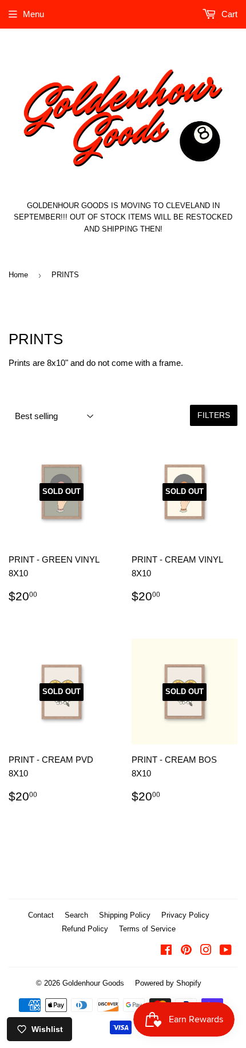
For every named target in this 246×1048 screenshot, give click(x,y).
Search (76, 915)
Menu (33, 14)
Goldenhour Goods (93, 983)
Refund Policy (85, 929)
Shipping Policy (124, 915)
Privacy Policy (185, 915)
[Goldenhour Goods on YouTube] (226, 951)
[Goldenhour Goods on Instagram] (206, 951)
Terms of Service (147, 929)
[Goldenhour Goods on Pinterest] (186, 951)
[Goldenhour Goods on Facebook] (166, 951)
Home (18, 274)
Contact (41, 915)
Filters (213, 415)
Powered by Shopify (168, 983)
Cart (228, 14)
